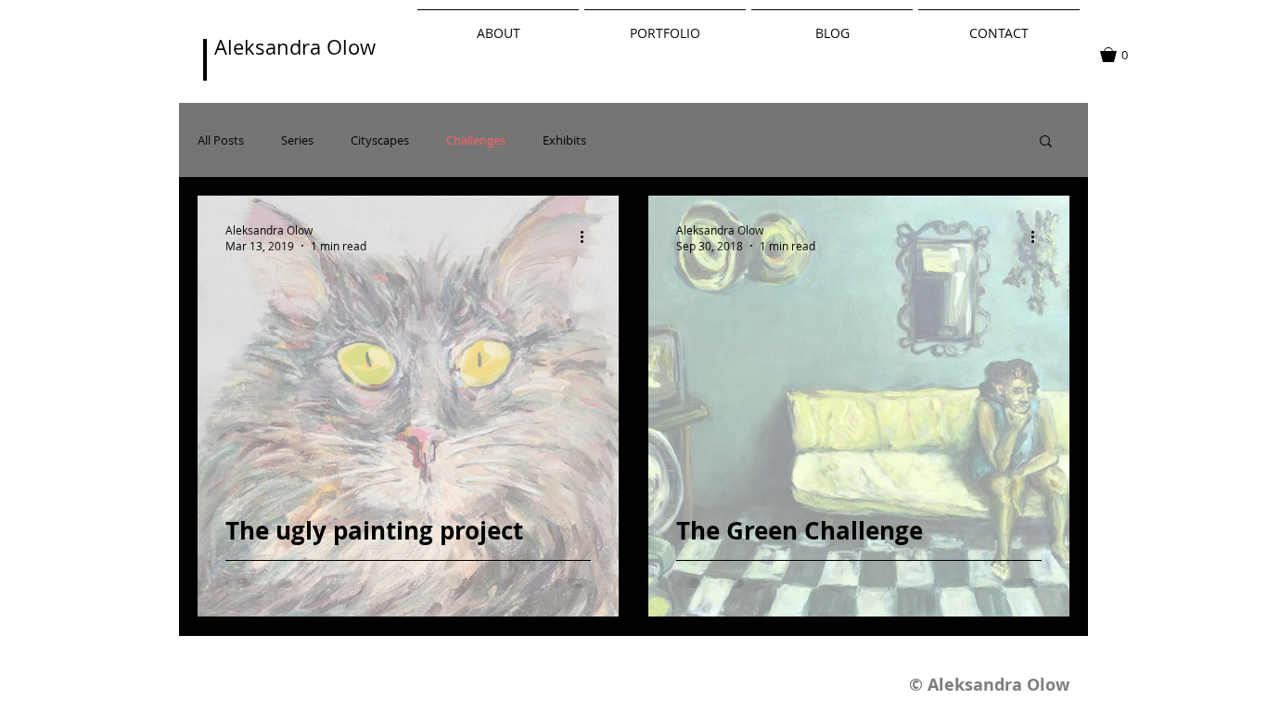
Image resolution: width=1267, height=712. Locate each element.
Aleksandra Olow (295, 46)
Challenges (476, 140)
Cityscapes (380, 140)
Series (297, 140)
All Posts (221, 140)
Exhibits (564, 140)
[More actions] (588, 237)
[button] (1123, 54)
